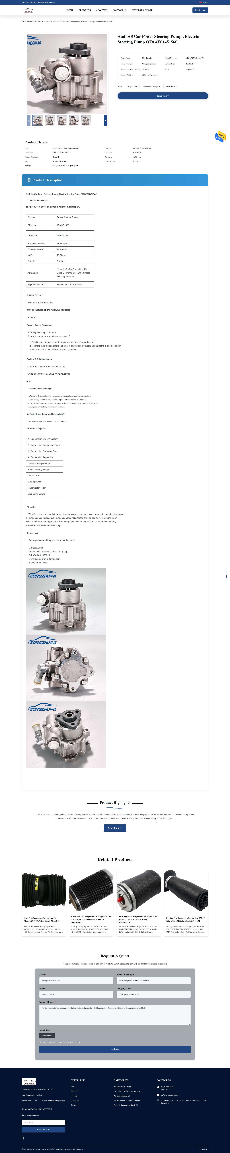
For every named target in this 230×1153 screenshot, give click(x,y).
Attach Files (44, 1030)
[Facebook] (195, 2)
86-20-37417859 (167, 1086)
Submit (115, 1049)
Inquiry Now (200, 10)
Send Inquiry (115, 828)
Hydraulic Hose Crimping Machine (127, 1091)
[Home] (23, 21)
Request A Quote (142, 10)
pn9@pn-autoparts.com (47, 2)
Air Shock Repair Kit (122, 1096)
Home (70, 10)
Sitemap (74, 1105)
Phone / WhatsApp (125, 974)
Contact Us (119, 10)
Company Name (124, 988)
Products (85, 10)
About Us (101, 10)
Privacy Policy (203, 1149)
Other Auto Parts (43, 21)
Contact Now (44, 932)
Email (42, 974)
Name (42, 988)
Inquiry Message (47, 1002)
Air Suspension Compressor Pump (127, 1100)
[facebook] (23, 1138)
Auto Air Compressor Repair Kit (126, 1105)
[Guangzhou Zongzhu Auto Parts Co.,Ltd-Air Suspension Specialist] (28, 10)
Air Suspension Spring (122, 1086)
